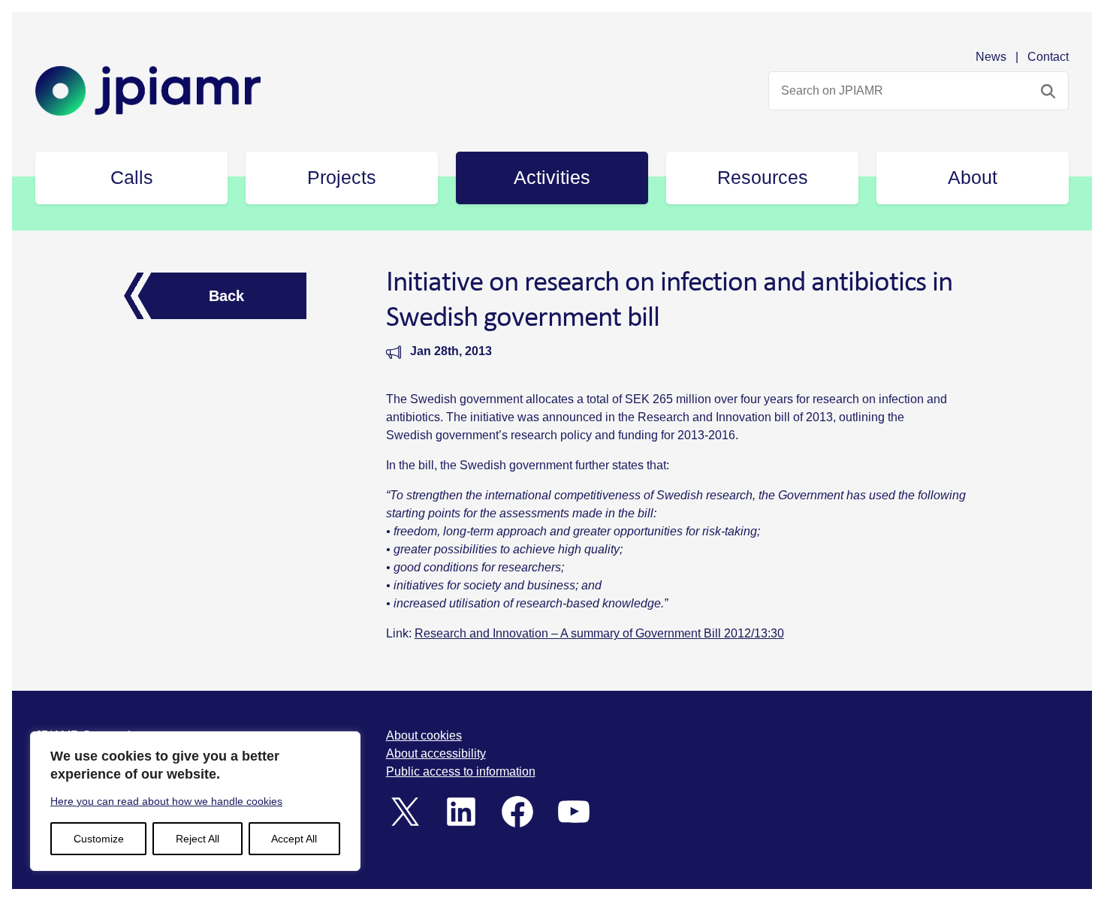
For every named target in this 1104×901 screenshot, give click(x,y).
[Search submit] (1048, 90)
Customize (99, 839)
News (991, 56)
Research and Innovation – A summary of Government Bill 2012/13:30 (599, 633)
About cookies (424, 735)
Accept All (294, 839)
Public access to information (460, 771)
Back (226, 296)
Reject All (197, 839)
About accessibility (436, 753)
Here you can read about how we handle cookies (166, 801)
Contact (1048, 56)
